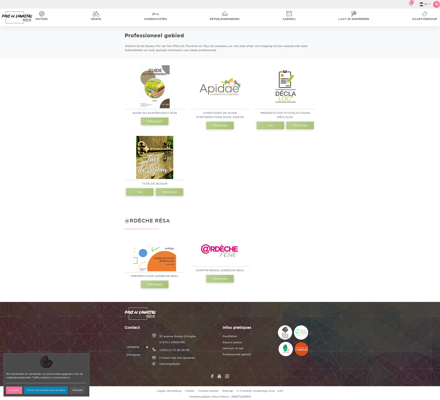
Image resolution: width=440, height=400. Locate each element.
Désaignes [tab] (133, 354)
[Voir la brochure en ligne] (285, 86)
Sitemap (227, 391)
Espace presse (232, 342)
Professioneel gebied (237, 354)
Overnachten (158, 19)
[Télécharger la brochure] (155, 86)
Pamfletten (230, 336)
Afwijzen (77, 390)
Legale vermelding (169, 391)
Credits (190, 391)
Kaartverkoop (426, 19)
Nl (424, 4)
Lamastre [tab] (132, 347)
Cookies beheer (208, 391)
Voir (270, 125)
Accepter (14, 390)
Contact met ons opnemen (177, 357)
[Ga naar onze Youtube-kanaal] (219, 376)
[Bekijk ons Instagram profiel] (227, 376)
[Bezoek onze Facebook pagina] (212, 376)
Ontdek (40, 19)
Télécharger (154, 121)
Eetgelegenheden (226, 19)
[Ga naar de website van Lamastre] (301, 332)
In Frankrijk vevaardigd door (257, 391)
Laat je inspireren (356, 19)
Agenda (291, 19)
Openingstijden (169, 363)
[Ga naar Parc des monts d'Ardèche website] (286, 349)
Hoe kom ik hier (233, 348)
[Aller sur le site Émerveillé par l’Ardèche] (301, 349)
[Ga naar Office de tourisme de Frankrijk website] (285, 332)
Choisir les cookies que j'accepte (46, 390)
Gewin (97, 19)
